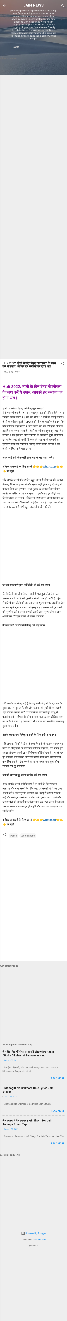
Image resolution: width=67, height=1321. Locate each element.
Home (15, 47)
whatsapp (49, 466)
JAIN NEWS (33, 5)
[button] (63, 364)
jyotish (13, 835)
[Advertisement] (33, 210)
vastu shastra (28, 835)
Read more (58, 1078)
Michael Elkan (40, 1240)
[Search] (63, 6)
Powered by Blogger (35, 1233)
